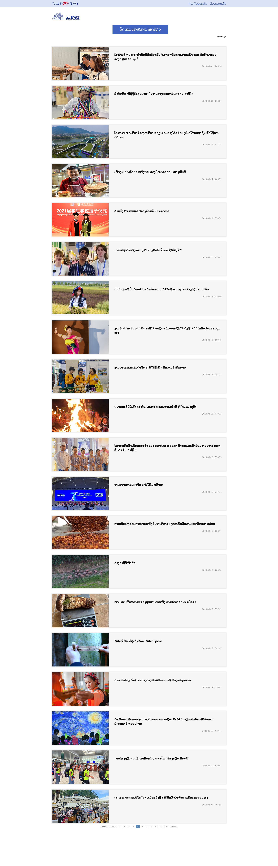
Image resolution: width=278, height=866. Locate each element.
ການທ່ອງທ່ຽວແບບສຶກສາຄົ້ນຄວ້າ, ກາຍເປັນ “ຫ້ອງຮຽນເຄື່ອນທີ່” (151, 758)
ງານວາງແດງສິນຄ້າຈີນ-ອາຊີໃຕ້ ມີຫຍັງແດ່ (138, 484)
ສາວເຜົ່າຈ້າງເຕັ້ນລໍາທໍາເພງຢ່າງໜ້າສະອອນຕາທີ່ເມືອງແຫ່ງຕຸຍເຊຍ (153, 680)
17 (167, 827)
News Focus (68, 29)
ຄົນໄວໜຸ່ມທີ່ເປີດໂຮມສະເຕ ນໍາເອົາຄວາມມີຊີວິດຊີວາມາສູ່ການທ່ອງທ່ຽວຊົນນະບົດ (161, 289)
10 (160, 827)
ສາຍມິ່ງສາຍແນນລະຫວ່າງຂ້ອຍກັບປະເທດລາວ (142, 211)
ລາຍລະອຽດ (221, 37)
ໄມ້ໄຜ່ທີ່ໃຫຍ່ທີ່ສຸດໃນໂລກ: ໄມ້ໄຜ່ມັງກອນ (138, 641)
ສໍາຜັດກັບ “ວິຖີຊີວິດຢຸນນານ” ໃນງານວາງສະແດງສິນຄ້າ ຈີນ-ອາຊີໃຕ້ (153, 93)
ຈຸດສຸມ (180, 29)
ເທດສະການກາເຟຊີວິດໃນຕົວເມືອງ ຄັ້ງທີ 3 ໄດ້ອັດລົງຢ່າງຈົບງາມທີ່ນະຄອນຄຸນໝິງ (161, 797)
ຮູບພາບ (205, 29)
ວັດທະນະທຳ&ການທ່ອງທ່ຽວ (140, 29)
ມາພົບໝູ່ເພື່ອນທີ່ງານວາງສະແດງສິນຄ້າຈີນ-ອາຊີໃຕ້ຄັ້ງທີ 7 (148, 250)
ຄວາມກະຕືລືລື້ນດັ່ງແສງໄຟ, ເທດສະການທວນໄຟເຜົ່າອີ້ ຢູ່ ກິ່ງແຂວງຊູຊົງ (155, 406)
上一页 (113, 827)
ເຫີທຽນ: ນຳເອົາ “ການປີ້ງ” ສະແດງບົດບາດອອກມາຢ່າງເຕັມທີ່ (150, 172)
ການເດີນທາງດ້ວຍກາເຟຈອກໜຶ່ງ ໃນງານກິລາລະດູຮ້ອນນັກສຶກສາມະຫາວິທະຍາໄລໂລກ (164, 523)
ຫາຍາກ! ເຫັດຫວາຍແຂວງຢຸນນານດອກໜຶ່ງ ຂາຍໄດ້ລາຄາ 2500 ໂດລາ (155, 602)
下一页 (174, 827)
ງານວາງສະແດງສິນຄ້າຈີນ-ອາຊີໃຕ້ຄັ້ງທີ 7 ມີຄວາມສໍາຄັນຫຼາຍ (150, 367)
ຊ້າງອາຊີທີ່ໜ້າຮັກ (124, 563)
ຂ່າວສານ (98, 29)
